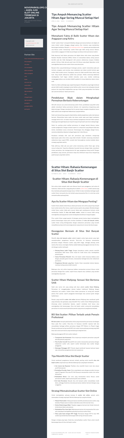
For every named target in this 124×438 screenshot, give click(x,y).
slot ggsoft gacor (28, 97)
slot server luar (28, 82)
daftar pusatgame (28, 70)
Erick (62, 21)
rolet (25, 94)
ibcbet (25, 79)
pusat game (27, 109)
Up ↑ (87, 434)
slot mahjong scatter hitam (76, 47)
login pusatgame (28, 91)
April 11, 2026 (55, 21)
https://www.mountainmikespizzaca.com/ (34, 58)
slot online (26, 64)
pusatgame (27, 103)
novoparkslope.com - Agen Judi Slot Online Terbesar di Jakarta (37, 12)
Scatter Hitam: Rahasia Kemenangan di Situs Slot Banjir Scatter (74, 168)
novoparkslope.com (31, 43)
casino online (27, 85)
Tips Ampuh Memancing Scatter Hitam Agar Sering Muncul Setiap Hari (75, 16)
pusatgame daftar (28, 106)
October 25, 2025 (56, 173)
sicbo (25, 76)
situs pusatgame (28, 67)
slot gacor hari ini (28, 88)
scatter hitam (84, 188)
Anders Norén (95, 432)
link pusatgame (28, 61)
